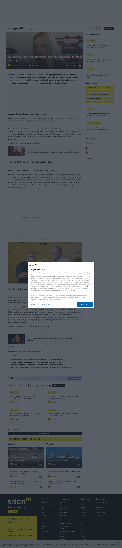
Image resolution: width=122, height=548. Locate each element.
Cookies (40, 299)
